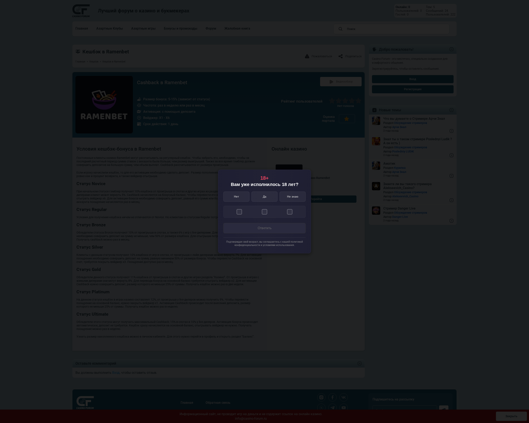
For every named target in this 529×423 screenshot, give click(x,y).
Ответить (265, 228)
